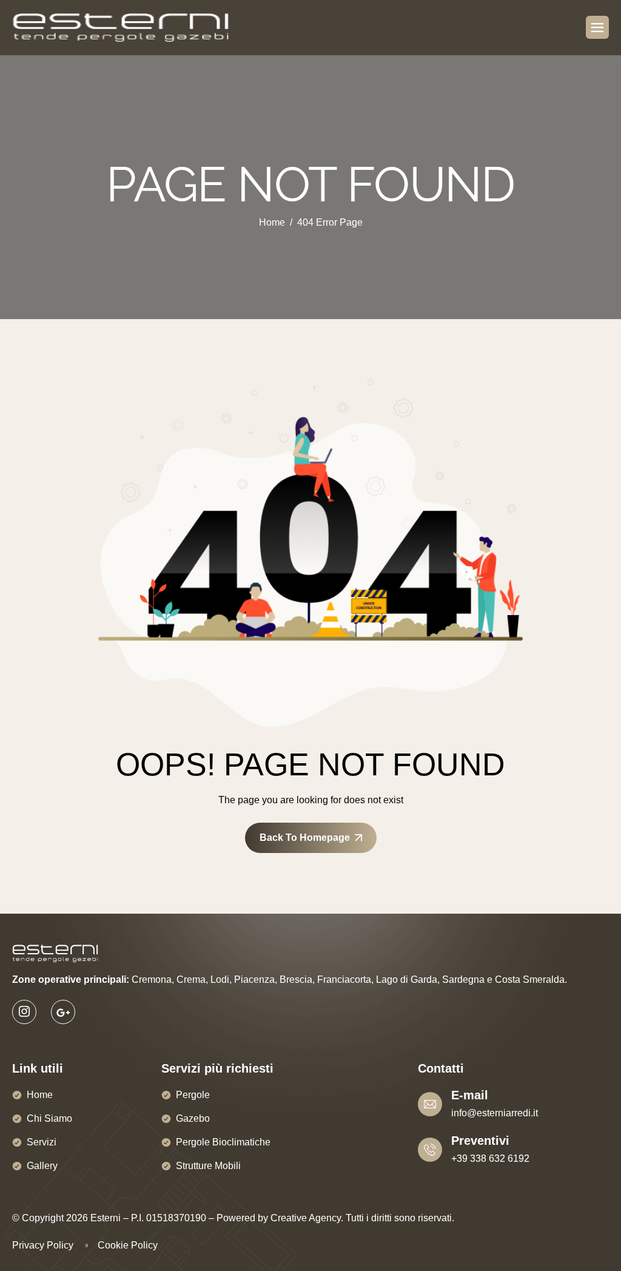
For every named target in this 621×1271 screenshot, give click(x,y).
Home (40, 1095)
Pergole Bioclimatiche (223, 1142)
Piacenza (254, 979)
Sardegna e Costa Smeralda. (504, 979)
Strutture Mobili (208, 1166)
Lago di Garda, (408, 979)
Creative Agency (305, 1218)
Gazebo (193, 1118)
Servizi (41, 1142)
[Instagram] (24, 1012)
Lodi (219, 979)
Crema (191, 979)
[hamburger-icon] (597, 27)
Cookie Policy (128, 1245)
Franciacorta (344, 979)
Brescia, (297, 979)
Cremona (152, 979)
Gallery (42, 1166)
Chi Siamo (49, 1118)
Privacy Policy (42, 1245)
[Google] (63, 1012)
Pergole (193, 1095)
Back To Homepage (305, 837)
